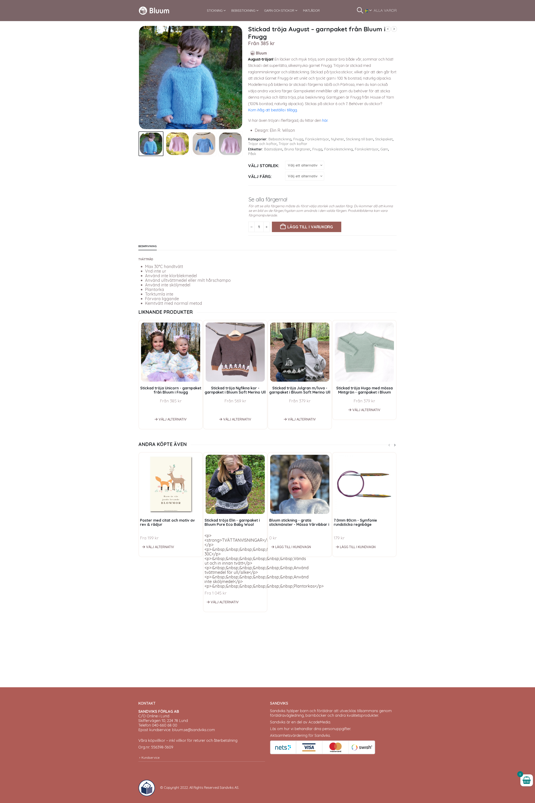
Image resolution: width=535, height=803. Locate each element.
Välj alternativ (173, 419)
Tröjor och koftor (262, 143)
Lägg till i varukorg (310, 226)
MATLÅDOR (311, 11)
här (324, 120)
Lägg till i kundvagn (293, 547)
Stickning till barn (359, 139)
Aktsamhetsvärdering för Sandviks (300, 735)
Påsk (252, 153)
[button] (360, 10)
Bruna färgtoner (297, 149)
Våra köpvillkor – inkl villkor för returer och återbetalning (187, 740)
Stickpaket (384, 139)
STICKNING (215, 11)
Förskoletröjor (317, 139)
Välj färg (259, 176)
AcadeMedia (319, 722)
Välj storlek (263, 165)
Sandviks (277, 710)
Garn (384, 149)
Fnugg (298, 139)
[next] (394, 29)
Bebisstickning (279, 139)
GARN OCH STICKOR (279, 11)
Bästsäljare (273, 149)
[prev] (388, 29)
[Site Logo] (154, 10)
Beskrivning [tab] (147, 246)
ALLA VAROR (385, 10)
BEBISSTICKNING (243, 11)
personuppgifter (336, 728)
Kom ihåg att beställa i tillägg (272, 110)
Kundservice (150, 758)
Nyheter (337, 139)
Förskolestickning (338, 149)
